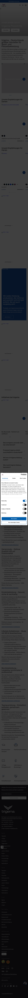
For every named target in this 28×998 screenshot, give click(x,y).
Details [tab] (14, 478)
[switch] (25, 505)
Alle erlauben (14, 518)
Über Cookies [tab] (23, 478)
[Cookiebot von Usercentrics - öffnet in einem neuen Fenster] (21, 474)
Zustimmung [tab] (5, 478)
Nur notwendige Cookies (14, 522)
